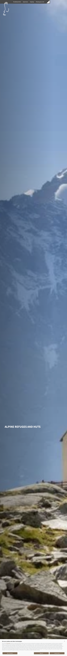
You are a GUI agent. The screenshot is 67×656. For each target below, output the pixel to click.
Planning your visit (40, 1)
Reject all (41, 653)
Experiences (25, 1)
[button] (64, 641)
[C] (33, 328)
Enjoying (32, 1)
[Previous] (6, 577)
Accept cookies (57, 653)
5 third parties (8, 643)
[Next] (8, 577)
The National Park (17, 1)
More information (10, 653)
